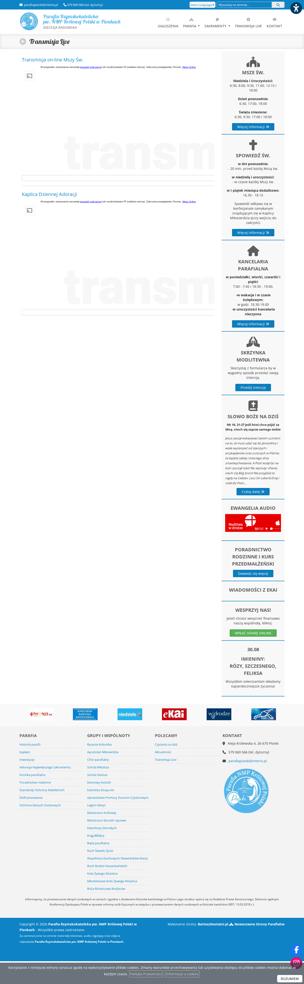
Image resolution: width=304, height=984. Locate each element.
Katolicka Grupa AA (100, 790)
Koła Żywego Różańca (102, 874)
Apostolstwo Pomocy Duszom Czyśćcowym (117, 798)
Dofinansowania (31, 798)
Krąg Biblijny (95, 836)
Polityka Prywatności (146, 974)
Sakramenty (215, 26)
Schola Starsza (97, 775)
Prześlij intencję (253, 387)
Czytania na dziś (166, 745)
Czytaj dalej (251, 491)
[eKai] (174, 714)
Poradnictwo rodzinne (35, 782)
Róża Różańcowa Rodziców (106, 889)
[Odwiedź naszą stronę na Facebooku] (296, 950)
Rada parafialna (98, 843)
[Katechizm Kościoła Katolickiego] (85, 714)
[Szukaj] (278, 5)
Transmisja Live (248, 26)
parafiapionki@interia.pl (40, 5)
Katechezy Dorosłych (102, 828)
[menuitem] (168, 22)
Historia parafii (29, 745)
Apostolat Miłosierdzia (103, 752)
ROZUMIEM (290, 978)
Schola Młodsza (98, 767)
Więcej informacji (251, 127)
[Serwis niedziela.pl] (130, 714)
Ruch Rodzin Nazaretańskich (107, 866)
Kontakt (274, 26)
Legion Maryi (96, 805)
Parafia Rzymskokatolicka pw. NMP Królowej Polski (81, 21)
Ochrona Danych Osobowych (40, 805)
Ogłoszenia (168, 26)
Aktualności (163, 752)
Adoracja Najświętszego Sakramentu (45, 767)
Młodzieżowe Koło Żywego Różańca (112, 881)
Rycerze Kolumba (99, 745)
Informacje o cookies (182, 974)
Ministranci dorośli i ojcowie (106, 820)
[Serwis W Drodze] (219, 714)
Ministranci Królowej (101, 813)
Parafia (190, 26)
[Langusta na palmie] (263, 714)
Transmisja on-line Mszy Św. (52, 59)
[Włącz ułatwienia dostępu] (296, 8)
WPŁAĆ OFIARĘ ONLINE (253, 633)
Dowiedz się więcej (253, 573)
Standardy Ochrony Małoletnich (42, 790)
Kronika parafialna (32, 775)
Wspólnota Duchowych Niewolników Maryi (117, 858)
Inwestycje (26, 760)
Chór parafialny (98, 760)
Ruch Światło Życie (100, 851)
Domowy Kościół (99, 782)
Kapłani (24, 752)
